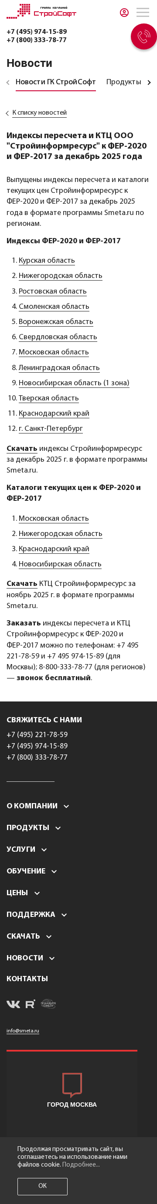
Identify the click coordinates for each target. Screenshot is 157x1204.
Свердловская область (58, 337)
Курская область (47, 261)
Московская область (54, 353)
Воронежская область (56, 322)
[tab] (56, 82)
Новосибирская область (60, 565)
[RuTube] (30, 1005)
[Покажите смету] (48, 1005)
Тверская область (49, 399)
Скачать (22, 449)
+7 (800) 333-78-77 (37, 40)
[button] (41, 806)
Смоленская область (54, 307)
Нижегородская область (60, 276)
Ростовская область (53, 292)
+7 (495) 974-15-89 (37, 32)
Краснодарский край (54, 414)
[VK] (13, 1006)
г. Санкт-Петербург (51, 429)
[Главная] (41, 16)
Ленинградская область (59, 368)
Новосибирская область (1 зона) (74, 383)
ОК (42, 1186)
